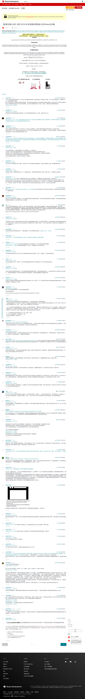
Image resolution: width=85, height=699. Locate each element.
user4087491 (8, 562)
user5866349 (8, 381)
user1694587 (8, 440)
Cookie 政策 (10, 692)
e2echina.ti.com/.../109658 (11, 279)
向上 (6, 107)
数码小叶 (7, 457)
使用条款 (28, 692)
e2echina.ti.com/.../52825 (11, 197)
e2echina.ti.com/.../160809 (11, 268)
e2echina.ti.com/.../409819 (11, 218)
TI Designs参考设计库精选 (13, 622)
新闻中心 (5, 666)
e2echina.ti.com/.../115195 (11, 421)
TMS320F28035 (11, 31)
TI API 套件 (46, 661)
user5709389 (8, 595)
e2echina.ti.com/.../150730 (11, 383)
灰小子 (7, 391)
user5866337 (8, 513)
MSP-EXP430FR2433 (54, 31)
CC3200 (23, 30)
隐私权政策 (16, 692)
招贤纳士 (5, 664)
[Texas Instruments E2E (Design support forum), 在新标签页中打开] (70, 662)
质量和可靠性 (27, 673)
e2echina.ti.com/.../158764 (11, 111)
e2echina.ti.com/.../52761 (11, 619)
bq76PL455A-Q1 (40, 626)
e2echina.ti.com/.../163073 (11, 178)
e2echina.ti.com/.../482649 (11, 105)
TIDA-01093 (9, 33)
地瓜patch (8, 356)
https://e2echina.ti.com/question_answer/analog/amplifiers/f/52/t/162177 (21, 340)
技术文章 (16, 4)
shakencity (8, 347)
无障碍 (4, 692)
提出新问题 (79, 7)
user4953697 (8, 250)
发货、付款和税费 (48, 666)
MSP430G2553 (55, 30)
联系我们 (25, 661)
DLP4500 (28, 31)
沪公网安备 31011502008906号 (19, 696)
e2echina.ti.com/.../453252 (11, 515)
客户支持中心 (26, 668)
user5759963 (8, 146)
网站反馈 (36, 692)
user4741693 (8, 449)
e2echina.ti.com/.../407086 (11, 601)
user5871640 (8, 536)
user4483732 (8, 266)
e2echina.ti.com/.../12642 (11, 170)
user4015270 (8, 217)
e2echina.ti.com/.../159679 (11, 243)
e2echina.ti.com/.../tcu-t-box (11, 565)
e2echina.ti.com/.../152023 (11, 431)
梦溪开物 (7, 409)
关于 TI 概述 (5, 661)
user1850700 (8, 320)
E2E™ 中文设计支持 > (7, 4)
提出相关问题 (70, 7)
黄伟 (7, 298)
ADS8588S (36, 30)
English (30, 4)
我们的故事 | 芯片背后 (7, 668)
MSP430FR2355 (22, 31)
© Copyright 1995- (8, 693)
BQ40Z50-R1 (4, 31)
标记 (75, 629)
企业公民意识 (6, 678)
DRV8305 (49, 30)
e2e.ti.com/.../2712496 (10, 162)
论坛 (13, 4)
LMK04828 (41, 31)
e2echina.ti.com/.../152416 (11, 603)
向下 (9, 107)
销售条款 (22, 692)
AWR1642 (31, 30)
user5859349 (8, 169)
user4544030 (8, 364)
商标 (32, 692)
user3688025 (8, 419)
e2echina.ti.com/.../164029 (11, 331)
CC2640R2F (44, 30)
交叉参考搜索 (26, 666)
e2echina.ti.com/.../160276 (11, 288)
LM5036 (32, 31)
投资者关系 (5, 673)
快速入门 (25, 4)
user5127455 (8, 467)
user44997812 (9, 136)
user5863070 (8, 110)
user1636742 (8, 608)
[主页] (11, 1)
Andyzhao (8, 277)
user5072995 (8, 485)
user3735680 (8, 552)
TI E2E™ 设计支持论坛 (28, 664)
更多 (24, 8)
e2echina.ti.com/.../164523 (11, 245)
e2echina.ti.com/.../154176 (11, 545)
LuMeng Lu (8, 242)
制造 (4, 676)
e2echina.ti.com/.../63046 (11, 537)
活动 (4, 671)
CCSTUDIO (4, 33)
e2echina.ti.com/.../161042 (11, 366)
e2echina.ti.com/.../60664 (13, 189)
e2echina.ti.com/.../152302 (11, 432)
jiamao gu (8, 400)
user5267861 (8, 118)
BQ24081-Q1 (18, 30)
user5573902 (8, 187)
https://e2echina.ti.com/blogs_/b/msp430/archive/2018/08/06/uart (24, 458)
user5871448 (8, 523)
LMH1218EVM (47, 31)
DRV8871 (37, 31)
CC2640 (40, 30)
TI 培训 (21, 4)
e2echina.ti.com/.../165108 (11, 589)
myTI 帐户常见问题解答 (28, 676)
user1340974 (8, 329)
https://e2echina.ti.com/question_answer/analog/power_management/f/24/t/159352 (23, 411)
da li (6, 205)
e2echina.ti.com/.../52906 (11, 374)
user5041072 (8, 286)
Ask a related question (29, 16)
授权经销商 (54, 668)
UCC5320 (62, 31)
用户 (82, 1)
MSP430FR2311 (62, 30)
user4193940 (8, 177)
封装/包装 (26, 671)
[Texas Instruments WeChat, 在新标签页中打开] (66, 662)
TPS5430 (27, 30)
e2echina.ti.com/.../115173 (11, 348)
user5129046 (8, 235)
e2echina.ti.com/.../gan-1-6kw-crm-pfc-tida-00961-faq (17, 322)
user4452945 (8, 229)
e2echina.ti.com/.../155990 (11, 599)
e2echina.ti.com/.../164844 (11, 359)
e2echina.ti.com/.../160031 (11, 392)
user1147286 (8, 339)
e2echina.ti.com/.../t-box (11, 127)
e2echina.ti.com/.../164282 (45, 230)
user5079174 (8, 98)
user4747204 (8, 544)
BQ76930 (14, 33)
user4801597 (8, 160)
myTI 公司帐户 (47, 664)
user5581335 (8, 372)
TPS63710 (17, 31)
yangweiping (8, 195)
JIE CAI (7, 259)
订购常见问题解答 (48, 668)
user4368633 (8, 587)
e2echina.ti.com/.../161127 (14, 610)
